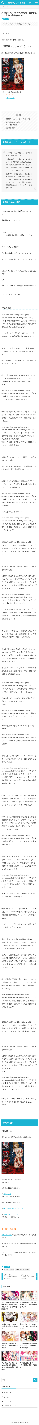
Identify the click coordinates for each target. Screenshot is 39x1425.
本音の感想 (13, 125)
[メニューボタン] (36, 2)
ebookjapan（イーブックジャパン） (15, 1208)
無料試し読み (10, 128)
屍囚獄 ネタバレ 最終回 (22, 1269)
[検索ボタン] (2, 2)
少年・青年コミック (10, 1405)
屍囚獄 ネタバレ (9, 1269)
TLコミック (7, 1393)
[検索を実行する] (35, 1380)
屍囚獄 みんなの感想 (13, 122)
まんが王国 (10, 98)
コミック (6, 18)
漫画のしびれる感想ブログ (19, 3)
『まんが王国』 (7, 1235)
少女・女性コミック (10, 1401)
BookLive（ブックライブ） (12, 1214)
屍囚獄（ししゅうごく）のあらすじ (18, 119)
